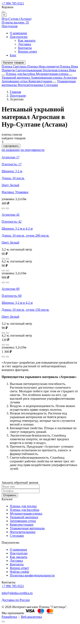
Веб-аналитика (31, 616)
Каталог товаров (13, 62)
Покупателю (18, 37)
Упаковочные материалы (27, 528)
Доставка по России (16, 600)
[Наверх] (3, 621)
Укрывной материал (16, 77)
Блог (13, 55)
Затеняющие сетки (15, 81)
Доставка (24, 44)
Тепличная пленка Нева (59, 70)
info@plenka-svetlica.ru (17, 593)
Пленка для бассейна (20, 74)
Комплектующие (41, 81)
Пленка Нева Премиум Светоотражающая (40, 68)
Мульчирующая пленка (52, 74)
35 (15, 22)
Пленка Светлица (14, 66)
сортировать (11, 145)
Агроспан (70, 77)
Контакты (25, 48)
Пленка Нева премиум (43, 66)
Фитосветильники (31, 85)
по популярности (33, 150)
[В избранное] (3, 208)
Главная (15, 92)
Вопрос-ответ (27, 51)
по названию (11, 150)
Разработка (9, 616)
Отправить (9, 495)
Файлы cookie (19, 571)
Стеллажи (51, 85)
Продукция (9, 26)
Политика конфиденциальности (32, 575)
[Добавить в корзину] (7, 208)
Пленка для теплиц (23, 506)
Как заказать (26, 40)
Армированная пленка (47, 77)
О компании (18, 33)
